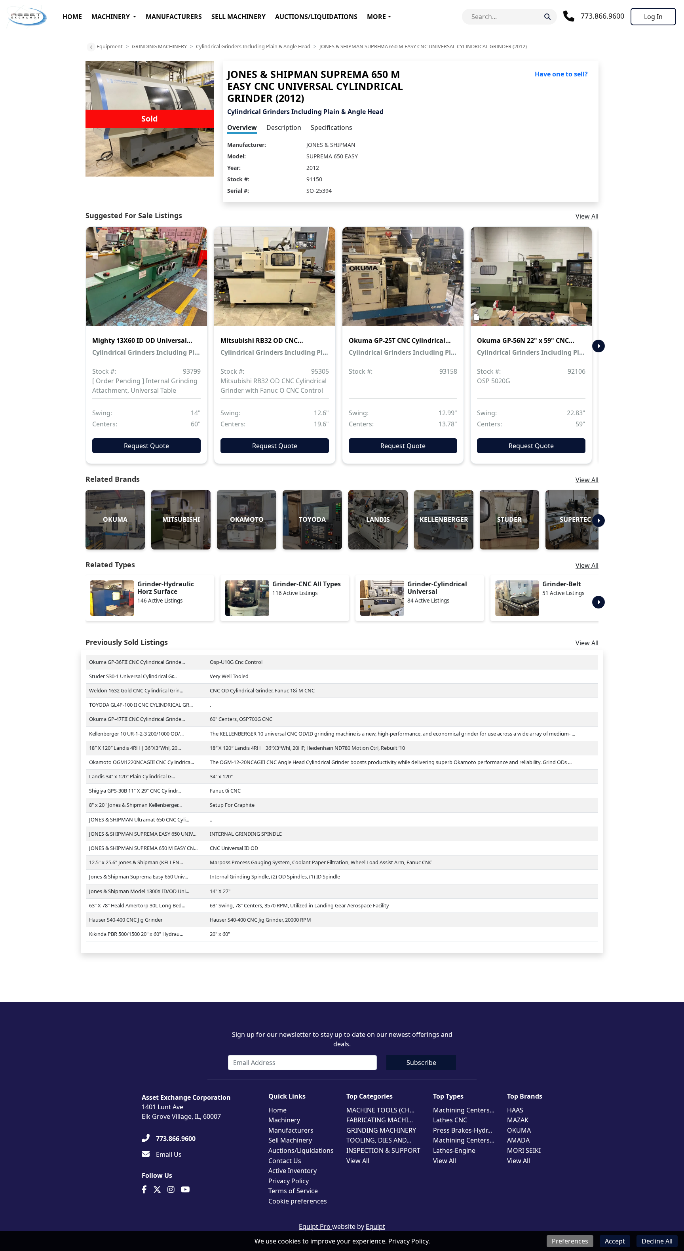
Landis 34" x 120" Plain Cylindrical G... (132, 776)
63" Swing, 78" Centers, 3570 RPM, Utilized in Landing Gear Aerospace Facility (299, 905)
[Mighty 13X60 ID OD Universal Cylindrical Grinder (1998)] (146, 282)
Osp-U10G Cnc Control (236, 661)
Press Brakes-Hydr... (462, 1130)
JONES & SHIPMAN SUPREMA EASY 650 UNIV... (142, 833)
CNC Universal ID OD (234, 848)
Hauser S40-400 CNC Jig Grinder (126, 919)
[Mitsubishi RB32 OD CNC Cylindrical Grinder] (274, 282)
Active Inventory (292, 1170)
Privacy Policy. (409, 1241)
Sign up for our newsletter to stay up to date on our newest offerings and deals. (342, 1039)
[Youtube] (185, 1189)
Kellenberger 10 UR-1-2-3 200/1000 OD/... (136, 733)
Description (283, 127)
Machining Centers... (463, 1110)
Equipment (110, 46)
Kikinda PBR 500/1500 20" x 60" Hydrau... (136, 933)
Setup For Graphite (232, 804)
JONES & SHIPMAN (330, 144)
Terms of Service (293, 1190)
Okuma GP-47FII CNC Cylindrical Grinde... (137, 718)
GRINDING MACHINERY (159, 46)
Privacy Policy (288, 1181)
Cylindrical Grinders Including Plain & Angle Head (253, 46)
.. (211, 819)
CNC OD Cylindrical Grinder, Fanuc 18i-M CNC (262, 690)
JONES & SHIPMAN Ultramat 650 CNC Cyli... (139, 819)
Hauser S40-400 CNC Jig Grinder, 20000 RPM (260, 919)
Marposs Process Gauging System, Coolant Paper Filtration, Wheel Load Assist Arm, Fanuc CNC (321, 862)
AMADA (518, 1140)
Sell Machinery (238, 16)
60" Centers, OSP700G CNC (241, 718)
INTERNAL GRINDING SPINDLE (246, 833)
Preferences (570, 1241)
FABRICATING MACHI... (379, 1120)
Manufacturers (174, 16)
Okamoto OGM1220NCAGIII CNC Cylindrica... (141, 762)
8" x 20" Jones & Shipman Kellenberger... (135, 804)
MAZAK (517, 1120)
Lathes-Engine (454, 1150)
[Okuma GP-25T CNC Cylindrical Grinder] (403, 282)
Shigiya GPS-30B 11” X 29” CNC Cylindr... (135, 790)
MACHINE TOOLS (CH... (380, 1110)
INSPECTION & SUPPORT (383, 1150)
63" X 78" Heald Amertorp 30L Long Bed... (137, 905)
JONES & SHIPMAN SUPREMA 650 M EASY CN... (143, 848)
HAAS (515, 1110)
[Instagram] (171, 1189)
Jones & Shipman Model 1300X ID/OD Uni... (139, 891)
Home (72, 16)
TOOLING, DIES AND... (378, 1140)
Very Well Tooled (229, 676)
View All (587, 216)
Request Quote (146, 445)
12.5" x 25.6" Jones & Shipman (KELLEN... (136, 862)
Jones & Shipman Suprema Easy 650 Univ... (138, 876)
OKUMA (519, 1130)
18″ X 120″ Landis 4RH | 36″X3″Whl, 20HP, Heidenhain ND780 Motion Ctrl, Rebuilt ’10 (307, 747)
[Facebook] (144, 1189)
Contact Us (284, 1160)
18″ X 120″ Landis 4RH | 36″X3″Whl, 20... (135, 747)
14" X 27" (220, 891)
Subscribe (421, 1062)
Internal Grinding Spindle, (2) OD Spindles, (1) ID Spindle (275, 876)
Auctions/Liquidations (316, 16)
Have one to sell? (561, 74)
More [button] (376, 16)
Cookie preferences (297, 1201)
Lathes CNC (450, 1120)
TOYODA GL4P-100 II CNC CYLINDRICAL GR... (141, 704)
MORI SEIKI (524, 1150)
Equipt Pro (315, 1226)
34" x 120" (221, 776)
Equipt (375, 1226)
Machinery (110, 16)
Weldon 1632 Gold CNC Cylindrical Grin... (136, 690)
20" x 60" (220, 933)
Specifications (331, 127)
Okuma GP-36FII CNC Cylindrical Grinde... (137, 661)
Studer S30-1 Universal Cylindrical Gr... (133, 676)
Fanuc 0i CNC (225, 790)
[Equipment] (91, 47)
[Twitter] (157, 1189)
